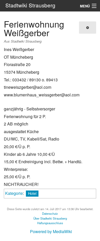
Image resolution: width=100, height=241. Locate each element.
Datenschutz (50, 213)
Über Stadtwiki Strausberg (50, 218)
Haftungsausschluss (50, 223)
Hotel (32, 193)
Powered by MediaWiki (51, 231)
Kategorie (14, 193)
